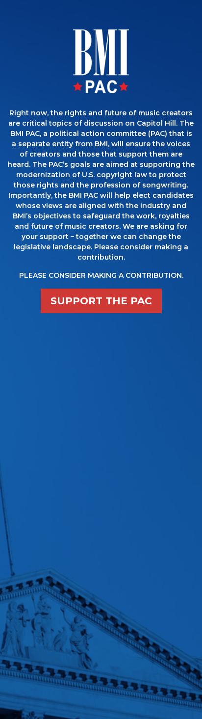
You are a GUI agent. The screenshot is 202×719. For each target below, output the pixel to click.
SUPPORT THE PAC (101, 301)
